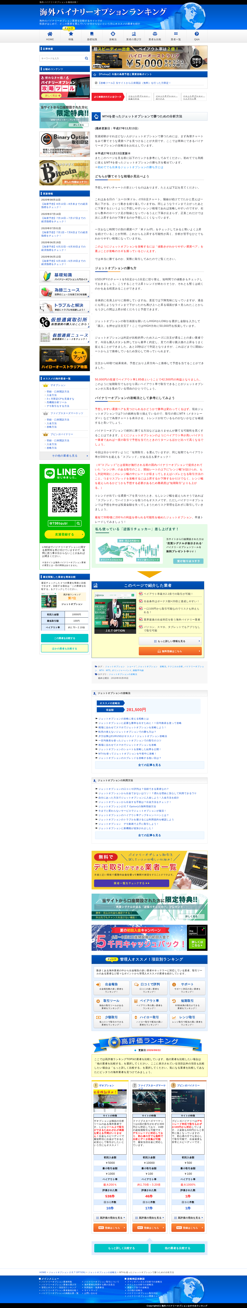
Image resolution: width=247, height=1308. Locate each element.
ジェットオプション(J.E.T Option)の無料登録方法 (127, 806)
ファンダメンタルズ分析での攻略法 (144, 1282)
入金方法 (52, 395)
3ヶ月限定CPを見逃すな (60, 398)
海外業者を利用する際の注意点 (99, 1284)
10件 (110, 1208)
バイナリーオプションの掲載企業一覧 (60, 1293)
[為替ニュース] (64, 290)
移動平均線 (138, 670)
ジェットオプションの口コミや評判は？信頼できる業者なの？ (133, 789)
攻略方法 (52, 426)
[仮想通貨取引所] (64, 320)
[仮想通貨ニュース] (64, 335)
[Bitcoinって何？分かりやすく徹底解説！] (64, 172)
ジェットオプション (72, 604)
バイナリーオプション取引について (101, 1282)
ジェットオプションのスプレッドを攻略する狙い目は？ (129, 758)
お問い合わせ (90, 1293)
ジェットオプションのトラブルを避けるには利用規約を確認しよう (136, 819)
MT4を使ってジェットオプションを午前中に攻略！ (127, 753)
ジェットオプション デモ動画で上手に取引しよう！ (128, 824)
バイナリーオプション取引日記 (142, 1293)
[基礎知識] (64, 275)
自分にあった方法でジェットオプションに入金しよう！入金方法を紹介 (138, 797)
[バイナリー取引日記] (64, 144)
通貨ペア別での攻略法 (138, 1287)
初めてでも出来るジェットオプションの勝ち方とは (130, 167)
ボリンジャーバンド (122, 670)
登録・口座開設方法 (58, 391)
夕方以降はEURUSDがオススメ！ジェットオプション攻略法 (132, 736)
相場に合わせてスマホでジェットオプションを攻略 (127, 745)
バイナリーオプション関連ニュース (144, 1296)
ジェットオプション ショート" (121, 666)
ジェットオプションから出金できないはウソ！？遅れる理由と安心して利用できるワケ (147, 793)
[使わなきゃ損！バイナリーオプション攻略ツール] (64, 86)
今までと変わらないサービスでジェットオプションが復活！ (132, 810)
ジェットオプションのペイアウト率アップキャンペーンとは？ (133, 815)
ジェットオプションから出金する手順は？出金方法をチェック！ (135, 802)
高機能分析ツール (57, 402)
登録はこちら (112, 1227)
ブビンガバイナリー (188, 1085)
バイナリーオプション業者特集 (57, 1282)
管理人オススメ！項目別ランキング (59, 1287)
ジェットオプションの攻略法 (123, 674)
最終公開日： (104, 678)
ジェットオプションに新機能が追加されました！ (126, 828)
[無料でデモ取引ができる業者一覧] (150, 869)
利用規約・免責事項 (94, 1287)
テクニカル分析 (175, 666)
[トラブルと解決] (64, 305)
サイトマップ (90, 1290)
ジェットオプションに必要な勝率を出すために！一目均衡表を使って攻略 (140, 723)
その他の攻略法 (134, 1290)
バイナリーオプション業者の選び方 (59, 1284)
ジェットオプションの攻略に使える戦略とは (123, 718)
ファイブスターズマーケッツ (67, 413)
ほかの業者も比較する (64, 648)
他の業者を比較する (178, 1248)
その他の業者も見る (65, 455)
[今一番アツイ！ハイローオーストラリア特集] (64, 357)
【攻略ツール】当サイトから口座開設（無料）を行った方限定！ (134, 83)
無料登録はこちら (172, 651)
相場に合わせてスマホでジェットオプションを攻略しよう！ (132, 727)
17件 (149, 1208)
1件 (188, 1208)
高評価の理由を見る (111, 1217)
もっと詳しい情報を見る (172, 641)
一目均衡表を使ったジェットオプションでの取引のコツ (129, 740)
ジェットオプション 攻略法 (152, 666)
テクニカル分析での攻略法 (140, 1284)
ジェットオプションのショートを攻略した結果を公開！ (129, 749)
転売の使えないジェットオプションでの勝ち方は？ (127, 731)
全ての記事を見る (149, 765)
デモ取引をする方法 (58, 406)
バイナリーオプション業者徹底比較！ (60, 1290)
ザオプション (106, 1085)
